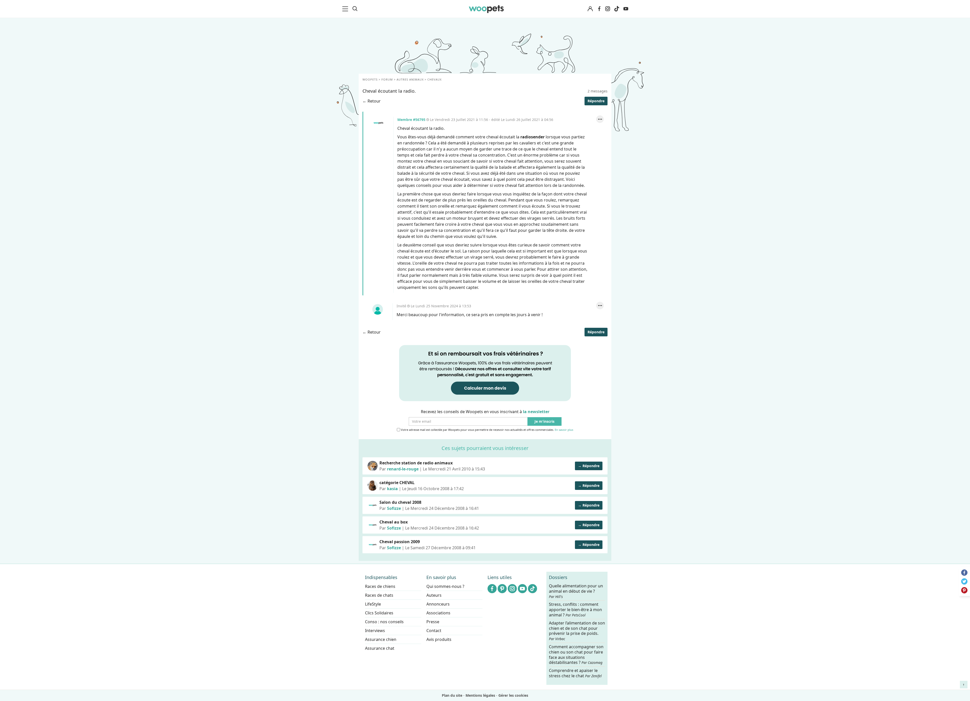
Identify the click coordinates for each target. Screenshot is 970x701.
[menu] (346, 8)
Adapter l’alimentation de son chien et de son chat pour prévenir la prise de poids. (577, 630)
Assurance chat (379, 648)
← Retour (371, 101)
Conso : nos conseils (384, 621)
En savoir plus (564, 430)
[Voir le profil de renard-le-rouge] (373, 466)
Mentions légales (480, 695)
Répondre (596, 100)
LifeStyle (373, 604)
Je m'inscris (544, 421)
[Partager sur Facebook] (964, 572)
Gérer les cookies (513, 695)
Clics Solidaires (379, 613)
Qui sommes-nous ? (445, 586)
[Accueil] (486, 9)
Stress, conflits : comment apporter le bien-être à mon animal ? (575, 610)
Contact (433, 630)
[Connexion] (590, 9)
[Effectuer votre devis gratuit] (485, 372)
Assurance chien (380, 639)
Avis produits (438, 639)
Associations (438, 613)
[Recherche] (354, 9)
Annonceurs (438, 604)
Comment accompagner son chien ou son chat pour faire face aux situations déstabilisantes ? (576, 654)
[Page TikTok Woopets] (616, 9)
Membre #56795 (378, 123)
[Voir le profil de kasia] (373, 486)
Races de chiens (380, 586)
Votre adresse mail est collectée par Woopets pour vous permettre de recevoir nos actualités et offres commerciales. (486, 430)
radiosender (532, 137)
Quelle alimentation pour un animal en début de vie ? (576, 591)
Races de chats (379, 595)
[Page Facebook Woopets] (599, 9)
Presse (432, 621)
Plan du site (452, 695)
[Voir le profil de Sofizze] (373, 505)
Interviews (375, 630)
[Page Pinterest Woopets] (502, 588)
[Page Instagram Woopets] (607, 9)
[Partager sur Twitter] (964, 581)
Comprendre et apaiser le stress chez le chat (575, 673)
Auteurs (434, 595)
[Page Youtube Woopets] (625, 9)
